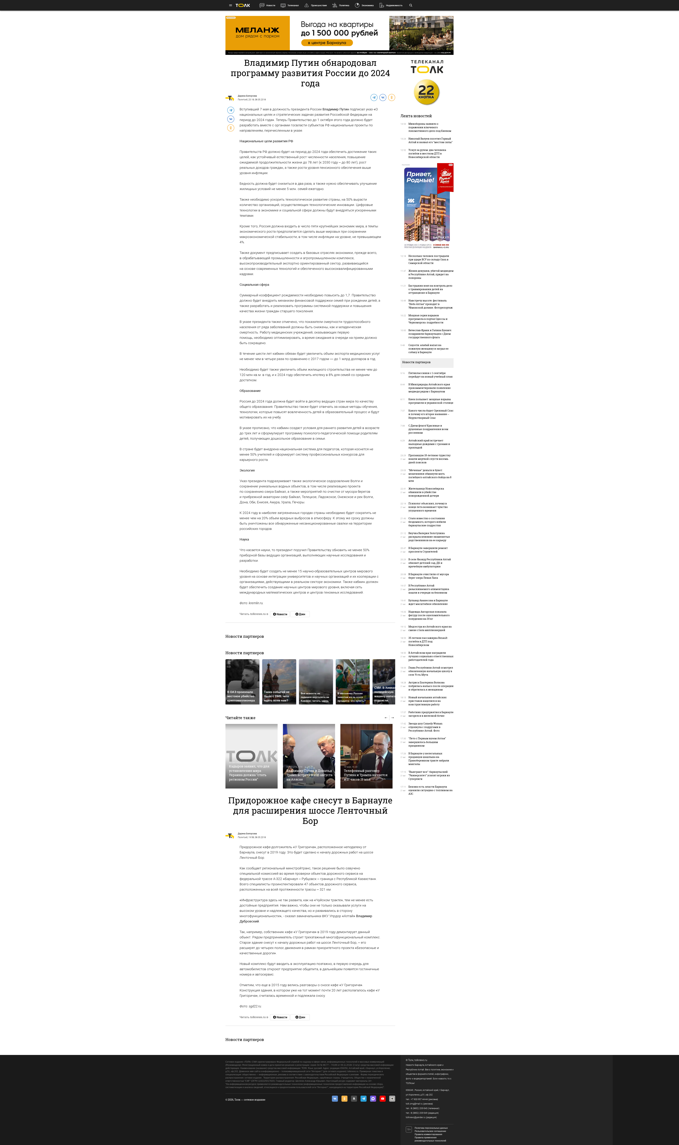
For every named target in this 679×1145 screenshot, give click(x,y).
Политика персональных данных (431, 1128)
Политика (344, 5)
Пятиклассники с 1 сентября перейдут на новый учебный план (430, 374)
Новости (270, 5)
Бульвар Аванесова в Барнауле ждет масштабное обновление (428, 602)
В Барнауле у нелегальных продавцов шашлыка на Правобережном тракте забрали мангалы (428, 759)
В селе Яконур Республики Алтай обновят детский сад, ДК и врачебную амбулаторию (429, 563)
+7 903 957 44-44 (419, 1099)
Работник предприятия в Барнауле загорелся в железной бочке (431, 713)
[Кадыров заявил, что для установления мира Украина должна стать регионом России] (251, 756)
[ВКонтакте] (383, 97)
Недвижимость (394, 5)
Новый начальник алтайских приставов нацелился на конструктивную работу (427, 701)
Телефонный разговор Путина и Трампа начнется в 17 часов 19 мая (365, 775)
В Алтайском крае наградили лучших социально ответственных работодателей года (430, 656)
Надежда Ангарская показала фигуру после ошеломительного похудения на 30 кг (429, 615)
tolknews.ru (420, 1060)
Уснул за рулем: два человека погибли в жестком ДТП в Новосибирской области (427, 153)
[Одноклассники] (391, 97)
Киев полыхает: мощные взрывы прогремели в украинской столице (430, 401)
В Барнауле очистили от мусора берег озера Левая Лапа (428, 575)
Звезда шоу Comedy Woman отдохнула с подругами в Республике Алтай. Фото (425, 727)
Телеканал (293, 5)
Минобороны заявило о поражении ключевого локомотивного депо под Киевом (429, 127)
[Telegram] (374, 97)
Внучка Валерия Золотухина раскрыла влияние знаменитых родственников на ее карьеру (429, 536)
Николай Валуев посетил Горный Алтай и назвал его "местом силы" (430, 140)
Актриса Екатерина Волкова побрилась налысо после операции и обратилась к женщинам (431, 686)
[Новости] (279, 614)
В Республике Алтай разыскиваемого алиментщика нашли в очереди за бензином (428, 589)
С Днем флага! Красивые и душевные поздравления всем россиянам (428, 429)
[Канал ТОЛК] (300, 614)
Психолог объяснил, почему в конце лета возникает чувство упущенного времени (428, 507)
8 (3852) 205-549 (419, 1113)
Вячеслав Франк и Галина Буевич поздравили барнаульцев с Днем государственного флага (429, 334)
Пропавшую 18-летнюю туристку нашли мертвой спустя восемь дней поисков (429, 459)
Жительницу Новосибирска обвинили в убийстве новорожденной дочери (426, 492)
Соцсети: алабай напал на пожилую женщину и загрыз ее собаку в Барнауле (428, 348)
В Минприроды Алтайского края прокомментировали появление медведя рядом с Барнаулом (429, 388)
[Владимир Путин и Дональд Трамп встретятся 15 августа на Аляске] (309, 756)
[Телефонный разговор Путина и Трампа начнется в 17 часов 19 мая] (366, 756)
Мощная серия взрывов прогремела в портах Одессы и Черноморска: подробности (428, 319)
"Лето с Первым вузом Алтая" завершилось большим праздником (427, 742)
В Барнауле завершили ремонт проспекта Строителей (428, 549)
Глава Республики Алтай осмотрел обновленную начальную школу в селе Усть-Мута (430, 671)
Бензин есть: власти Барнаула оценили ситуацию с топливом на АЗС (430, 790)
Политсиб (243, 99)
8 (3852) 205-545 (419, 1108)
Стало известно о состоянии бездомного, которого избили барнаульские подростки (427, 522)
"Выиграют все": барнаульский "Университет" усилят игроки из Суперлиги (429, 775)
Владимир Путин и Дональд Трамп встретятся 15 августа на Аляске (309, 775)
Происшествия (319, 5)
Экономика (368, 5)
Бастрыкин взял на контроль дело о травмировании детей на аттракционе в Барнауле (430, 289)
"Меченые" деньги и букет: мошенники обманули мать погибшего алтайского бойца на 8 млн (429, 475)
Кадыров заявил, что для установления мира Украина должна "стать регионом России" (249, 772)
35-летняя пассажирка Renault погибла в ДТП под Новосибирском (427, 641)
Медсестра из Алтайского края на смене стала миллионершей (430, 628)
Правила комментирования (428, 1134)
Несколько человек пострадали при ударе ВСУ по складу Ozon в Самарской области (428, 259)
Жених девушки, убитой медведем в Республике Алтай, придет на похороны (431, 274)
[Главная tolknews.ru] (243, 5)
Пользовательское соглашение (430, 1131)
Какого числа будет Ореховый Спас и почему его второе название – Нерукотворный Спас (431, 414)
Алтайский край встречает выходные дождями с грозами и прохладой (429, 444)
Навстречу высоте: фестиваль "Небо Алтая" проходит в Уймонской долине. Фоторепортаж (430, 304)
